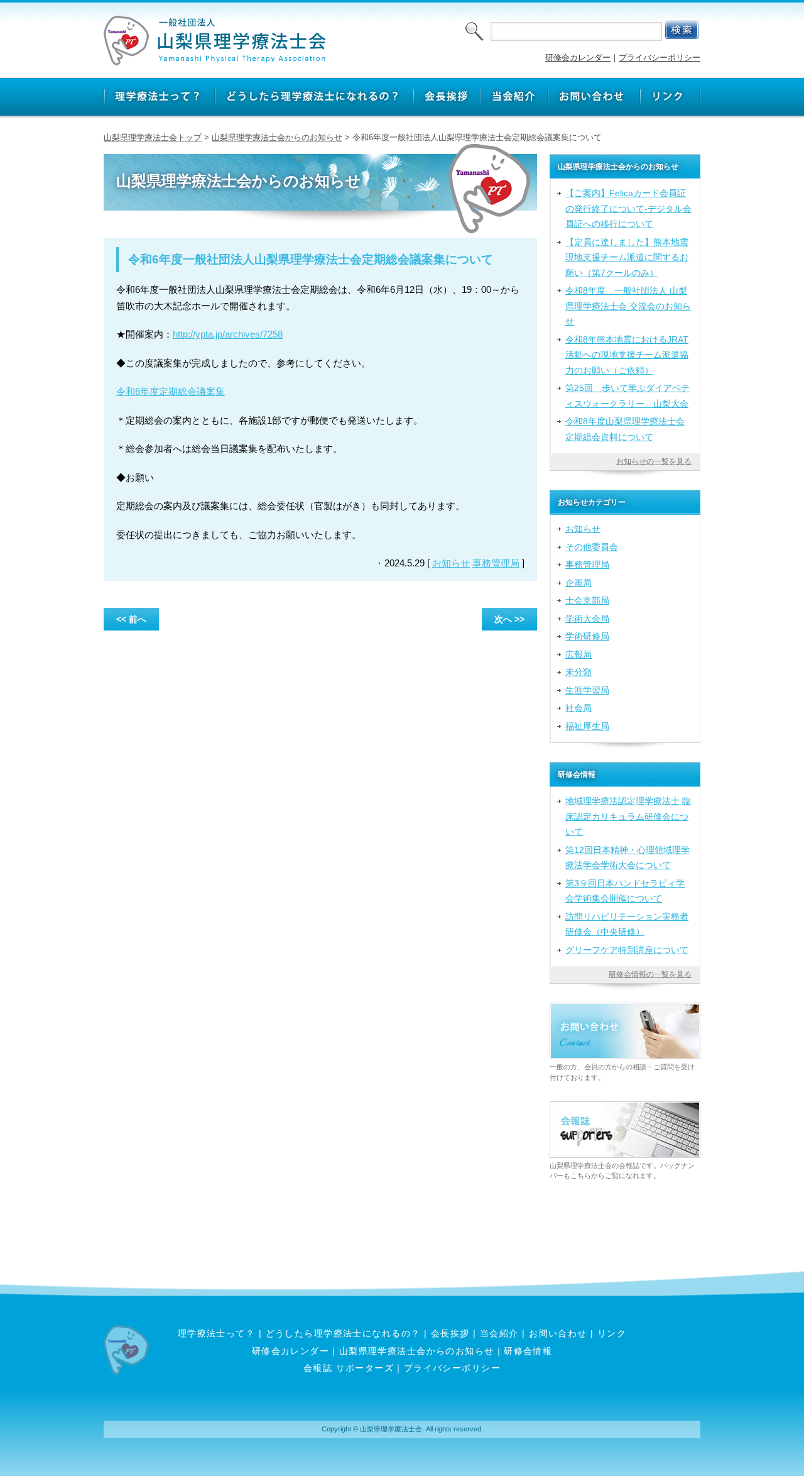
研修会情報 (528, 1351)
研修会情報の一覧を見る (650, 974)
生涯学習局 (587, 690)
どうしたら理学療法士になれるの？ (343, 1333)
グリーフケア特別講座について (626, 950)
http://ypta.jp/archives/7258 (228, 334)
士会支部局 (587, 600)
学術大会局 (587, 619)
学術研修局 (587, 636)
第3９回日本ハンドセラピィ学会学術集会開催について (625, 890)
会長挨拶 (450, 1333)
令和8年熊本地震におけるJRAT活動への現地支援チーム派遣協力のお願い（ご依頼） (626, 354)
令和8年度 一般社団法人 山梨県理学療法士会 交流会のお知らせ (628, 305)
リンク (611, 1333)
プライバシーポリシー (659, 57)
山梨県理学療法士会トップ (153, 137)
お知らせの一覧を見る (654, 461)
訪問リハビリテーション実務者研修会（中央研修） (626, 924)
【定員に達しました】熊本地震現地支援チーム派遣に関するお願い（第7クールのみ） (626, 257)
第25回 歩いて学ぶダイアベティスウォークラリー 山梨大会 (627, 395)
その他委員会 (591, 547)
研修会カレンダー (578, 57)
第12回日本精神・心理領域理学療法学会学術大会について (627, 857)
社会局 (578, 708)
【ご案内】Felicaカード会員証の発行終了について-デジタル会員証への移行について (628, 208)
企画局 (578, 583)
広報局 (578, 654)
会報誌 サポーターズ (348, 1368)
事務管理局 (495, 563)
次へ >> (509, 619)
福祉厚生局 (587, 726)
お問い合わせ (558, 1333)
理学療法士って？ (217, 1333)
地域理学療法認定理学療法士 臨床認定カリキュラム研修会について (628, 816)
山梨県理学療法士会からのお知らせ (277, 137)
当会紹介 (499, 1333)
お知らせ (451, 563)
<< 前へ (131, 619)
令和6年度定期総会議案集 (170, 391)
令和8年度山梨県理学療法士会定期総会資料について (625, 428)
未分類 (578, 672)
